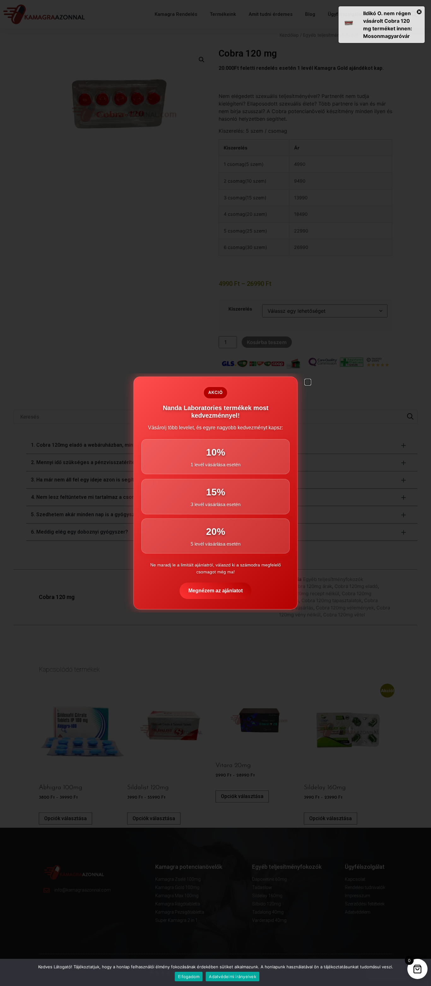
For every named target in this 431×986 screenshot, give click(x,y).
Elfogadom (188, 976)
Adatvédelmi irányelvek (232, 976)
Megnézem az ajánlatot (215, 590)
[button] (307, 382)
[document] (215, 493)
